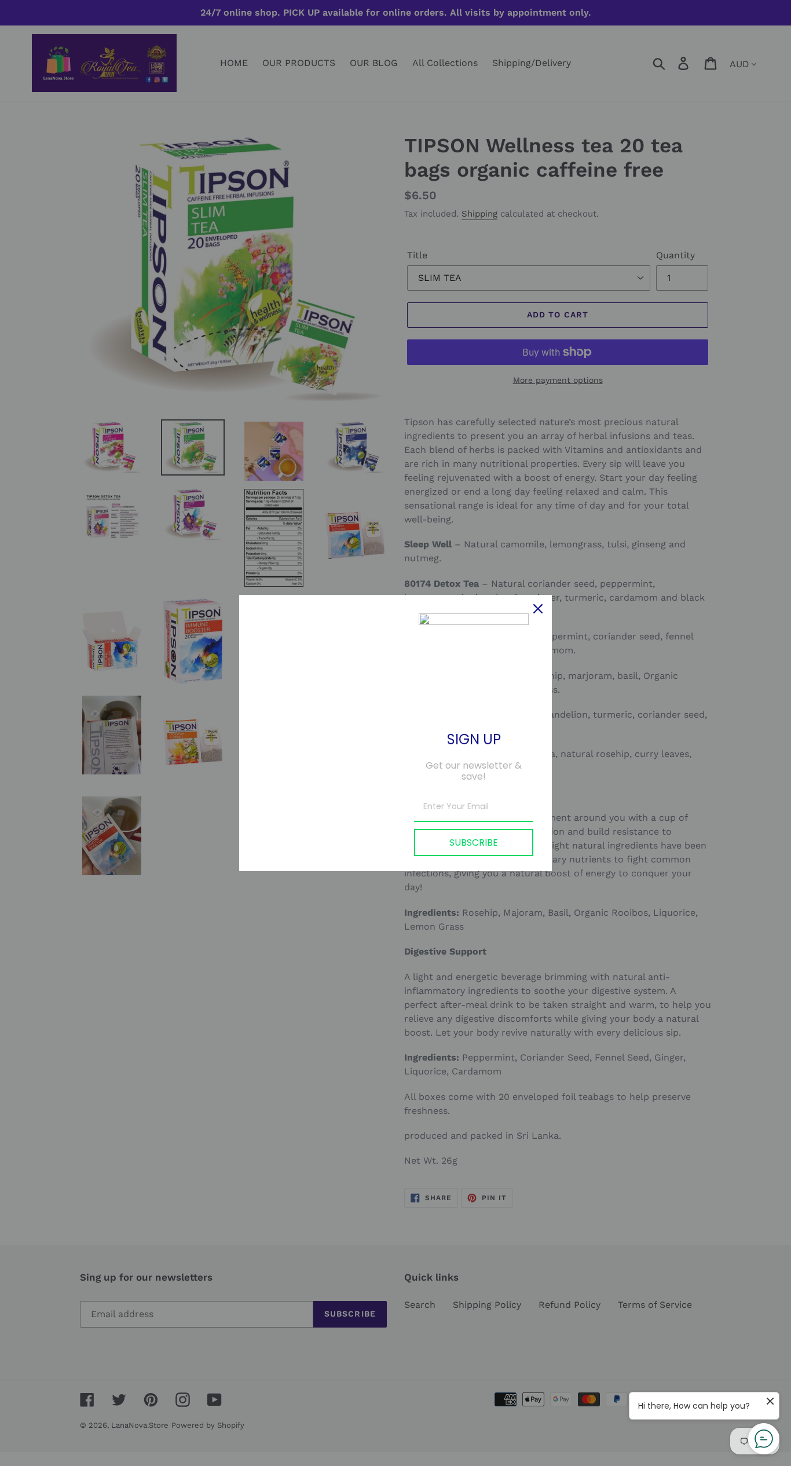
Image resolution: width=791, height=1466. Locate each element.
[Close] (538, 609)
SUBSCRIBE (473, 842)
